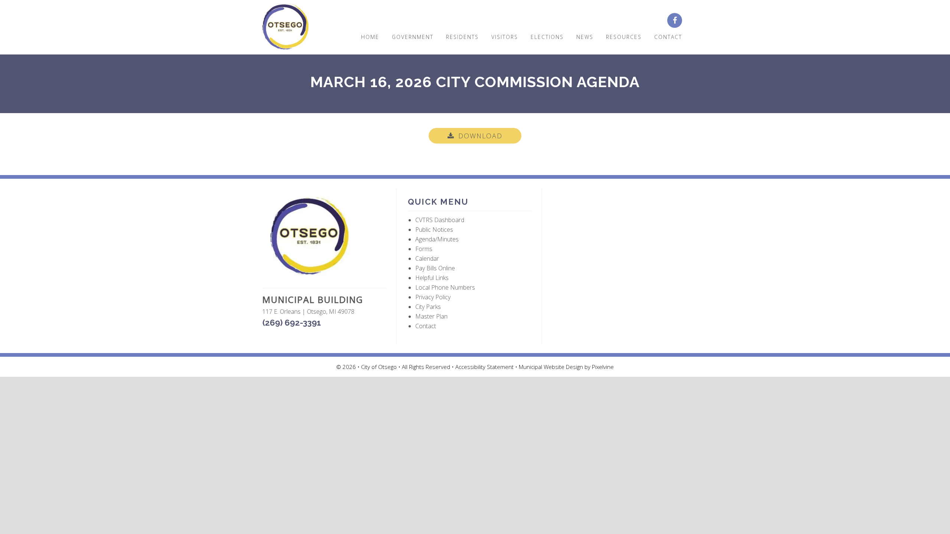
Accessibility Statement (485, 366)
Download (480, 135)
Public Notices (434, 229)
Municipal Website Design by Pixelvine (566, 366)
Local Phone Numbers (445, 287)
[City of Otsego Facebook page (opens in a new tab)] (677, 21)
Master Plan (431, 316)
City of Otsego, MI (285, 27)
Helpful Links (432, 278)
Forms (423, 249)
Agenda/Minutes (437, 239)
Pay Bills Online (435, 268)
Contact (425, 326)
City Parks (428, 307)
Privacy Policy (433, 297)
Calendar (427, 258)
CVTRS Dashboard (439, 220)
